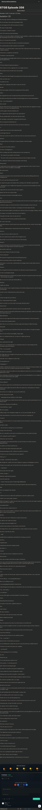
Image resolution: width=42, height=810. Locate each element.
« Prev (25, 808)
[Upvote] (5, 805)
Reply (10, 805)
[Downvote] (6, 805)
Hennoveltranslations (9, 1)
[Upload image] (4, 799)
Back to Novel (21, 10)
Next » (29, 808)
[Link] (8, 799)
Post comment (36, 798)
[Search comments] (8, 779)
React (8, 805)
